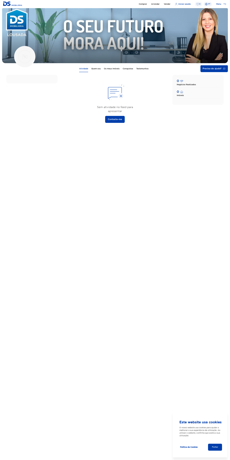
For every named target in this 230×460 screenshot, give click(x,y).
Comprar (143, 4)
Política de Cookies (189, 447)
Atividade (83, 69)
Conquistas (128, 69)
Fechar (215, 447)
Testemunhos (142, 69)
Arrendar (155, 4)
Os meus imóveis (112, 69)
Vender (167, 4)
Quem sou (96, 69)
